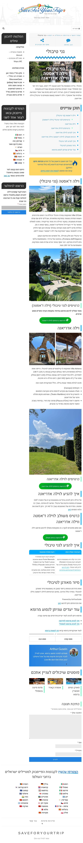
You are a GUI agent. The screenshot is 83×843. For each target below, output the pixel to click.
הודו (26, 796)
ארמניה (45, 800)
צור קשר (7, 175)
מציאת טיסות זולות (15, 85)
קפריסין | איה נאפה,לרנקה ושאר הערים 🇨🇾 (15, 144)
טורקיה (25, 806)
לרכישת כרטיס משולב (54, 537)
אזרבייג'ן (44, 796)
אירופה (66, 35)
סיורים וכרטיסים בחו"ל (14, 91)
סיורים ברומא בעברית (14, 94)
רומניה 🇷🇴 (18, 156)
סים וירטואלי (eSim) (14, 82)
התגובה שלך (76, 712)
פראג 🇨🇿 (18, 150)
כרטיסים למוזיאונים (15, 88)
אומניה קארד (54, 687)
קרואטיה (44, 787)
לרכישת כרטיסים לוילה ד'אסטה (54, 320)
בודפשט (44, 790)
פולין (66, 812)
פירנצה (63, 790)
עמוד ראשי (75, 35)
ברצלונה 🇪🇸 (17, 153)
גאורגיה (45, 793)
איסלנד (25, 793)
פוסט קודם (68, 639)
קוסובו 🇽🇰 (18, 163)
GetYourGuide (76, 599)
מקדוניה (45, 812)
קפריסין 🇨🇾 (63, 800)
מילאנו (64, 793)
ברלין (46, 784)
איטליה (58, 35)
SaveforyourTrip (41, 833)
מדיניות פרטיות (48, 821)
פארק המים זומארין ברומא (73, 691)
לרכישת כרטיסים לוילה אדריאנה (54, 486)
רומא (50, 35)
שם (79, 742)
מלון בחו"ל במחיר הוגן (14, 73)
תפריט (75, 28)
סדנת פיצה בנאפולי (37, 689)
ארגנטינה (24, 803)
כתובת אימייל (22, 204)
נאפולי (18, 137)
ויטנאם (25, 800)
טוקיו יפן (44, 803)
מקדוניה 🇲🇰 (17, 159)
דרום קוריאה (23, 787)
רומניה (25, 784)
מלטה (45, 809)
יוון (66, 796)
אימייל (78, 750)
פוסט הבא (42, 639)
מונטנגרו (44, 806)
